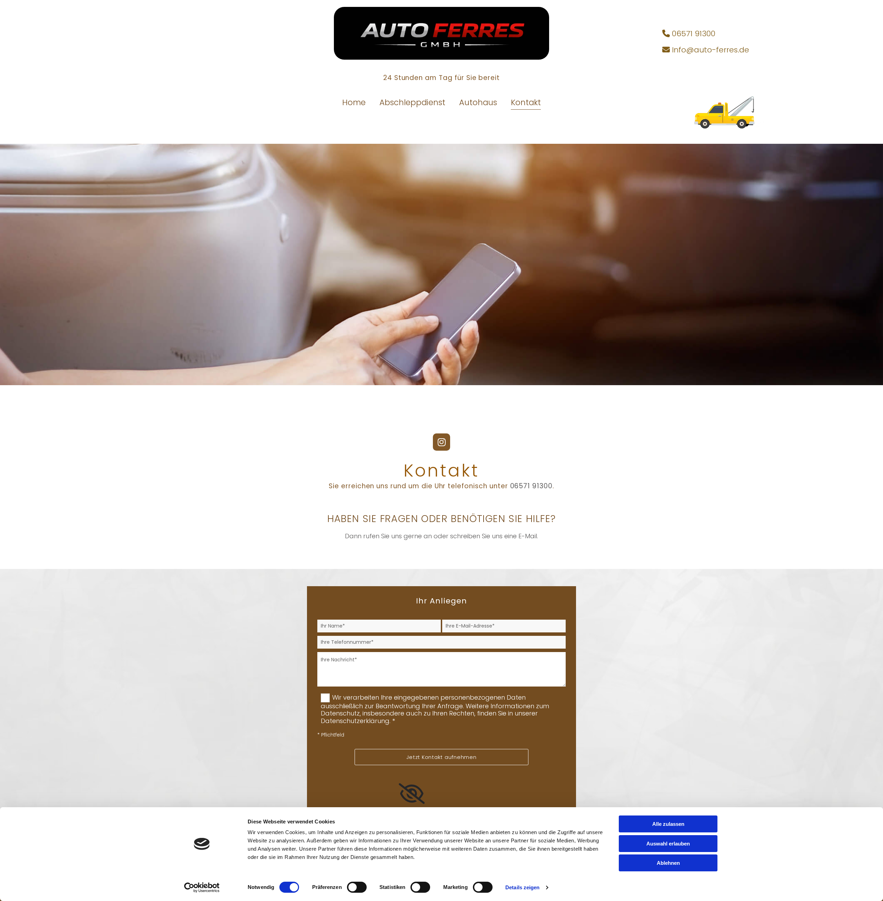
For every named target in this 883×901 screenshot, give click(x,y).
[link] (412, 793)
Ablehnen (668, 863)
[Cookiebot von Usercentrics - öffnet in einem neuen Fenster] (202, 887)
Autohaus (478, 103)
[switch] (357, 887)
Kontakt (526, 103)
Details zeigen (522, 887)
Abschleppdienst (412, 103)
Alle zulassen (668, 824)
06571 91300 (531, 486)
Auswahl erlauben (668, 844)
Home (354, 103)
